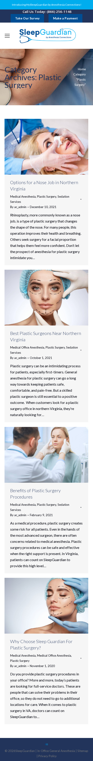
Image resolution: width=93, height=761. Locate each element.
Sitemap (82, 751)
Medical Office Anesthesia (27, 347)
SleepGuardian (25, 751)
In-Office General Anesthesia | (57, 751)
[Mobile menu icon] (7, 35)
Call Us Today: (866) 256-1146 (47, 11)
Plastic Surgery (46, 196)
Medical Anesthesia (23, 196)
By (18, 207)
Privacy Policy (47, 756)
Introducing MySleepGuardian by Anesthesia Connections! (46, 4)
